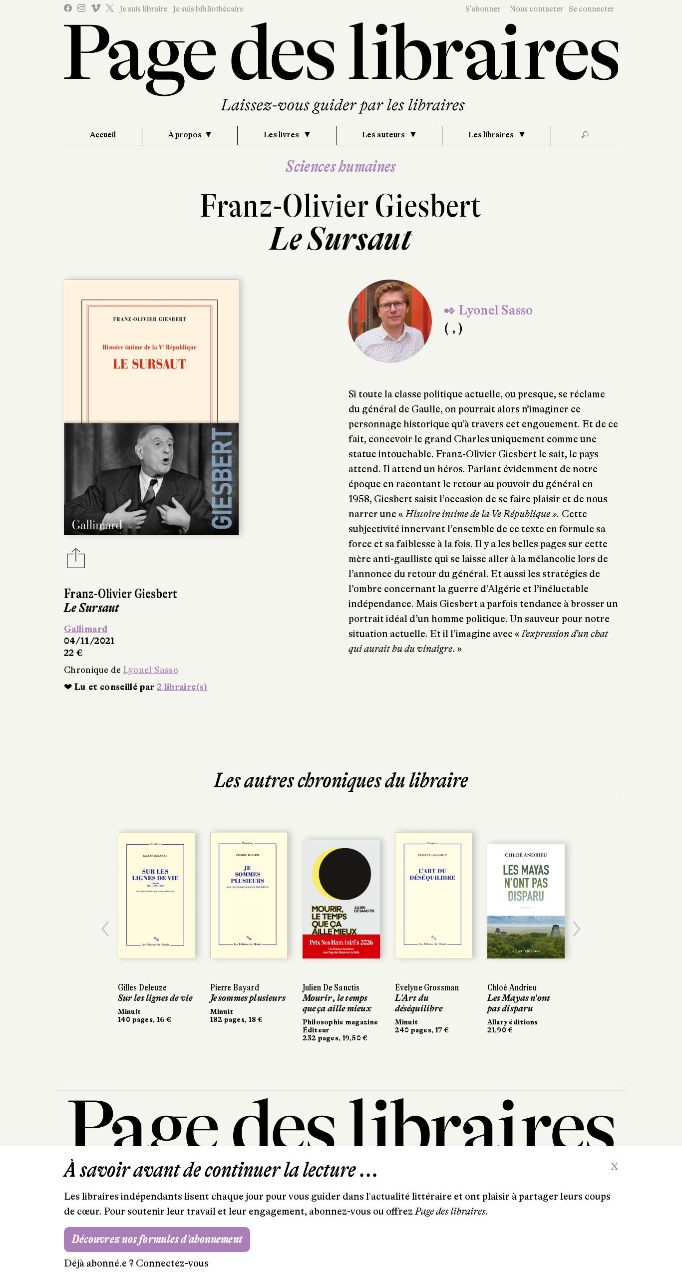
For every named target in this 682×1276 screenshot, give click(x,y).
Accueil (103, 134)
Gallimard (85, 629)
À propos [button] (185, 134)
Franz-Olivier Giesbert (341, 206)
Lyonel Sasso (150, 670)
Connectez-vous (172, 1263)
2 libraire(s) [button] (182, 687)
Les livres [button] (282, 134)
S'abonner (482, 8)
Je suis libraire (143, 8)
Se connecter (591, 8)
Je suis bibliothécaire (208, 8)
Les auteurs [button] (384, 134)
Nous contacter (536, 8)
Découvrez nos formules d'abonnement (157, 1239)
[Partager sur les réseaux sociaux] (76, 561)
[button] (105, 929)
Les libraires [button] (491, 134)
